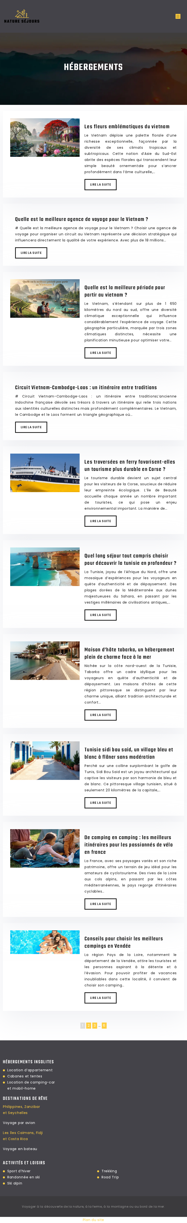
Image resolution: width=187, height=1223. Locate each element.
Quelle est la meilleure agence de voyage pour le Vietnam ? (82, 219)
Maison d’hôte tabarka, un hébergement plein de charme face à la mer (129, 654)
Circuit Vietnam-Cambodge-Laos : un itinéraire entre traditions (86, 387)
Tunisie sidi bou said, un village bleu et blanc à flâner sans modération (128, 754)
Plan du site (93, 1219)
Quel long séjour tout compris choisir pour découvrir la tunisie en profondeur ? (130, 560)
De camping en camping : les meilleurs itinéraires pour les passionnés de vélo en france (128, 845)
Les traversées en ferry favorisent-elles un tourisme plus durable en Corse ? (129, 466)
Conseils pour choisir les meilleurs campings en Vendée (123, 943)
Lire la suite (100, 184)
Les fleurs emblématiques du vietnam (127, 126)
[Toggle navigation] (178, 16)
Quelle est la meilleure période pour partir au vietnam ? (124, 291)
